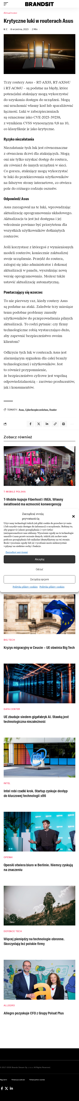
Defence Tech (13, 931)
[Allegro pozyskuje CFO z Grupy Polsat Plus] (39, 979)
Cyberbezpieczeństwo (36, 409)
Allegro (9, 1005)
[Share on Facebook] (30, 424)
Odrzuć (39, 569)
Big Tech (9, 639)
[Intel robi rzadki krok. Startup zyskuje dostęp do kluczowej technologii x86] (39, 757)
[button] (73, 516)
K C (5, 29)
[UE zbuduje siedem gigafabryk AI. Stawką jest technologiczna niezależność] (39, 683)
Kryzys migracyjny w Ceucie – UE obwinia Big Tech (39, 647)
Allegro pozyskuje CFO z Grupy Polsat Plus (34, 1013)
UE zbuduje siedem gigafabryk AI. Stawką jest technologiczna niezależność (36, 719)
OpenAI (8, 857)
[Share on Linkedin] (47, 424)
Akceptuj (39, 559)
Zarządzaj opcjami (39, 579)
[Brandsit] (39, 4)
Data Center (12, 709)
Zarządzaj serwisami (17, 552)
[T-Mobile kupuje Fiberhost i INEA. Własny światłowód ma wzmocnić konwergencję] (39, 466)
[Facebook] (2, 1088)
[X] (6, 1088)
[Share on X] (38, 424)
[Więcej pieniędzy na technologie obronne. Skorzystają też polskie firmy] (39, 905)
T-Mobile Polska (15, 491)
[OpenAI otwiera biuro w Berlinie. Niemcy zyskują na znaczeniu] (39, 831)
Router (53, 409)
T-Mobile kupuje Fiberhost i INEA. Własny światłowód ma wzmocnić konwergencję (33, 501)
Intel (7, 783)
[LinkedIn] (11, 1088)
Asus (21, 409)
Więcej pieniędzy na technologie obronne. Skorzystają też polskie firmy (34, 941)
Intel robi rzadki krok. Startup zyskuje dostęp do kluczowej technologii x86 (36, 793)
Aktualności (10, 12)
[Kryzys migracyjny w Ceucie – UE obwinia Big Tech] (39, 614)
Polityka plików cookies (25, 586)
